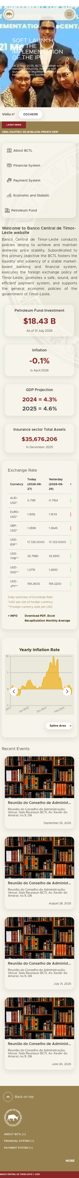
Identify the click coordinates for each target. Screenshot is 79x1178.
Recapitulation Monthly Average (47, 620)
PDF (43, 616)
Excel (51, 616)
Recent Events (16, 749)
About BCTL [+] (15, 1134)
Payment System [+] (18, 1148)
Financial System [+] (19, 1141)
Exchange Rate (22, 470)
